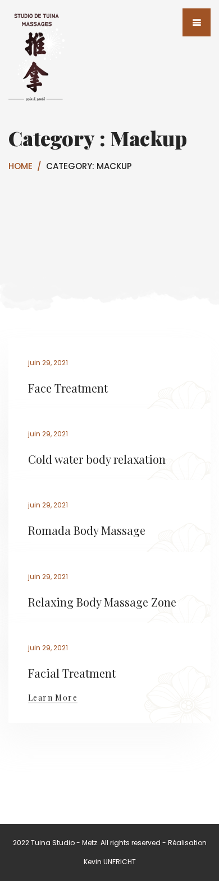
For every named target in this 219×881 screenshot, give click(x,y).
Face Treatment (68, 387)
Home (20, 166)
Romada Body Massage (86, 530)
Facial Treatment (72, 672)
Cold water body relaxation (97, 459)
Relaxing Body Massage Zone (102, 601)
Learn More (52, 697)
